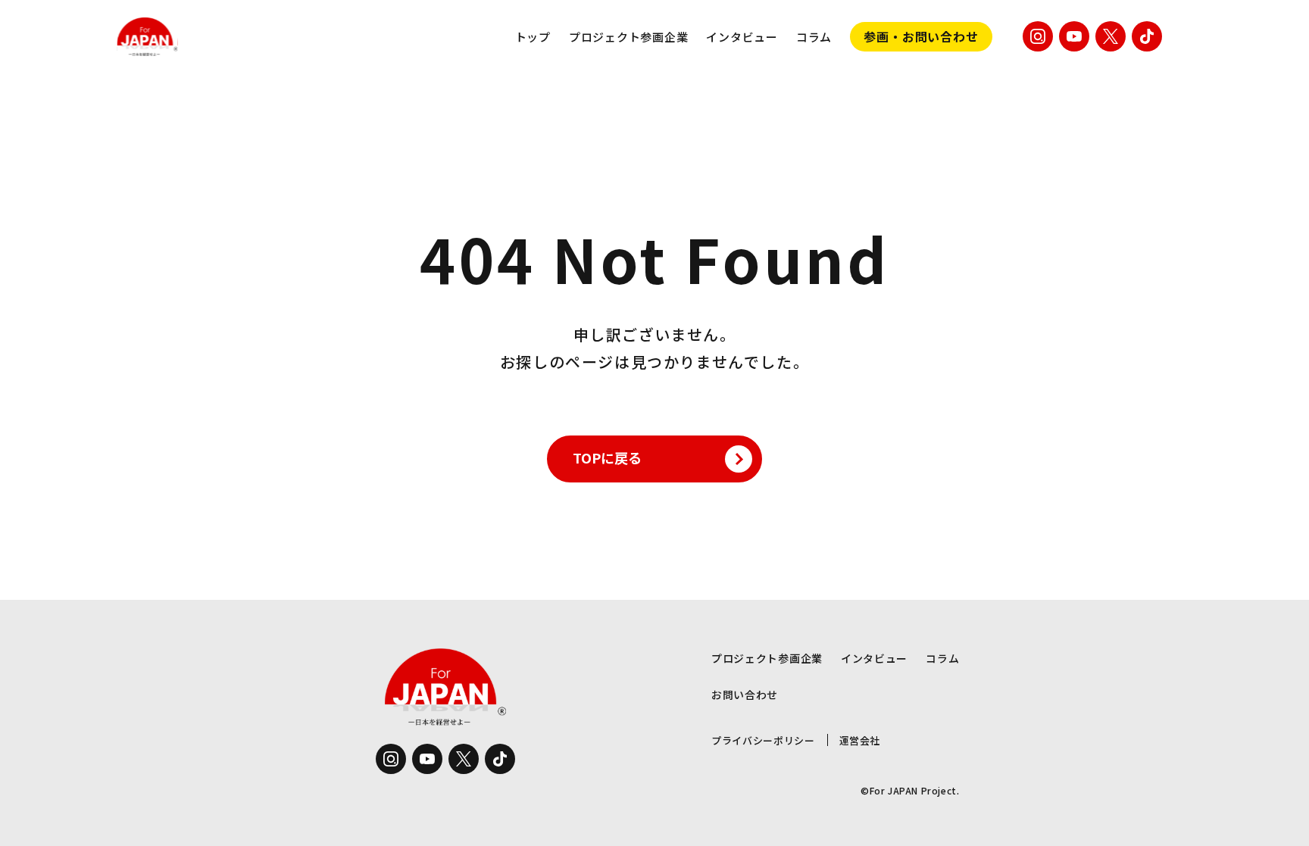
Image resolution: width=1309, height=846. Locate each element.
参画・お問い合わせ (921, 36)
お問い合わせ (744, 694)
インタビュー (742, 37)
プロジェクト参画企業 (629, 37)
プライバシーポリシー (763, 740)
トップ (533, 37)
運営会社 (860, 740)
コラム (814, 37)
